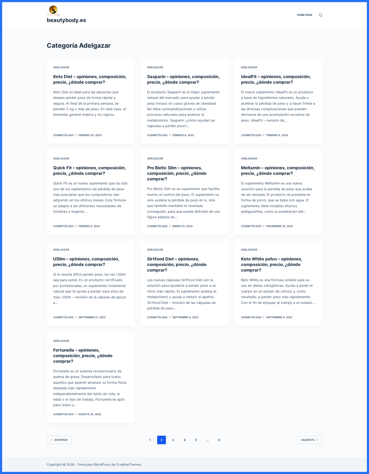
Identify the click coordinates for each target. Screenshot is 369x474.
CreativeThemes (128, 464)
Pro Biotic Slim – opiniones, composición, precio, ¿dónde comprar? (176, 173)
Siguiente (308, 439)
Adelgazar (61, 67)
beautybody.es (66, 20)
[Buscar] (320, 15)
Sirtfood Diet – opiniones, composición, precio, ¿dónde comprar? (176, 264)
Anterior (60, 439)
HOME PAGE (304, 14)
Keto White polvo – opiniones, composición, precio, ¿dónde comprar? (271, 264)
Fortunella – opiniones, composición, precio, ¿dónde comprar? (83, 356)
